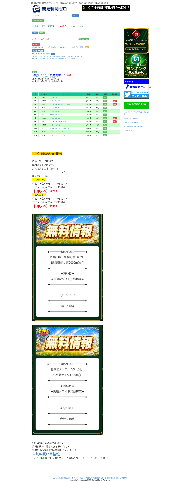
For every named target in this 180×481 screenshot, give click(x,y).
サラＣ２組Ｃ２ (55, 115)
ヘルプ (81, 26)
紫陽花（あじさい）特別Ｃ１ (59, 128)
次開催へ (41, 33)
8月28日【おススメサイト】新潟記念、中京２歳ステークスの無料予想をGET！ (60, 47)
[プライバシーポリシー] (77, 478)
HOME (36, 26)
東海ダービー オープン (57, 135)
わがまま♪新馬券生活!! (131, 122)
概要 (43, 26)
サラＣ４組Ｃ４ (55, 108)
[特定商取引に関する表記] (101, 478)
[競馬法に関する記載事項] (118, 478)
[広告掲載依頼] (65, 478)
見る (105, 97)
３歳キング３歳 (55, 125)
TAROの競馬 (128, 131)
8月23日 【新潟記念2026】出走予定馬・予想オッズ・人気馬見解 (53, 58)
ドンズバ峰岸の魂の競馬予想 (133, 126)
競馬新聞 (51, 26)
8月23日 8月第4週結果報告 (41, 53)
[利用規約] (89, 478)
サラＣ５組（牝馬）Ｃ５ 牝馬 (60, 104)
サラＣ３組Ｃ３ (55, 111)
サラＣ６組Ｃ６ (55, 101)
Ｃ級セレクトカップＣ (57, 132)
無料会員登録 (38, 20)
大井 (83, 39)
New (86, 47)
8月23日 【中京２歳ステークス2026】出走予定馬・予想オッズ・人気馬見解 (57, 56)
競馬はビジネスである (131, 118)
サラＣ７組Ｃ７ (55, 97)
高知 (87, 39)
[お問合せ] (56, 478)
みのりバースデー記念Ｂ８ (59, 121)
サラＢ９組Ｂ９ (55, 118)
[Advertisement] (68, 65)
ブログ (73, 26)
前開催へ (35, 33)
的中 (114, 101)
